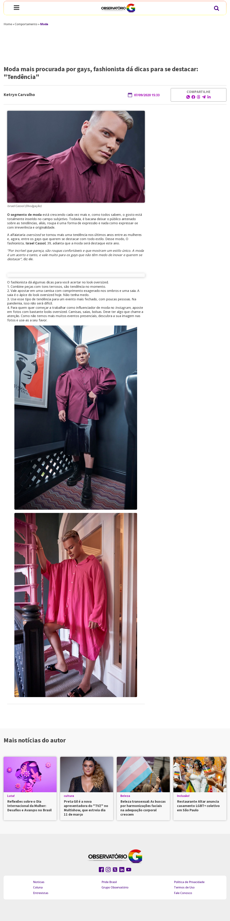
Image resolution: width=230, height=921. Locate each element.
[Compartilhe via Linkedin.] (209, 98)
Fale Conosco (183, 893)
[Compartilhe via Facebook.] (193, 98)
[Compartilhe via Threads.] (198, 98)
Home (8, 24)
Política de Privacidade (189, 882)
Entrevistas (40, 893)
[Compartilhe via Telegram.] (204, 98)
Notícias (38, 882)
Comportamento (26, 24)
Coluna (38, 887)
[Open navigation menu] (16, 8)
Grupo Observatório (115, 887)
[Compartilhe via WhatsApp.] (188, 98)
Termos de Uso (184, 887)
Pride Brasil (109, 882)
